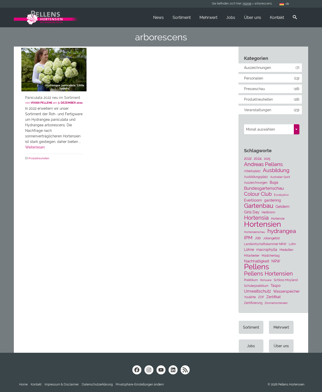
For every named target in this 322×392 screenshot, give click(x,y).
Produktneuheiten (38, 158)
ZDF (261, 297)
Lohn (292, 244)
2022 (248, 158)
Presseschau (254, 89)
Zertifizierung (253, 303)
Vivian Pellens (41, 102)
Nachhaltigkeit (256, 261)
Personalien (253, 78)
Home (247, 3)
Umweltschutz (257, 291)
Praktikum (251, 280)
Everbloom (253, 200)
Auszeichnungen (257, 68)
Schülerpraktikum (256, 286)
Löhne (249, 250)
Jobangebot (271, 238)
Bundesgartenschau (264, 188)
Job (258, 238)
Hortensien (262, 224)
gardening (272, 200)
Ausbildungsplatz (256, 177)
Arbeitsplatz (252, 171)
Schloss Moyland (286, 280)
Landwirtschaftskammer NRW (265, 244)
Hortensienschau (254, 231)
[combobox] (271, 129)
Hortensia (256, 218)
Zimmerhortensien (276, 302)
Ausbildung (276, 170)
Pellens (256, 266)
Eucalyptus (281, 194)
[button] (139, 384)
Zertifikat (273, 297)
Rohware (265, 280)
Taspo (275, 286)
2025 (267, 159)
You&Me (250, 297)
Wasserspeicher (286, 291)
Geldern (282, 206)
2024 (258, 158)
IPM (248, 237)
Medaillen (286, 250)
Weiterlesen (35, 147)
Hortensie (278, 218)
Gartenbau (258, 206)
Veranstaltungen (257, 110)
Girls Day (251, 212)
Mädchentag (270, 255)
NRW (275, 261)
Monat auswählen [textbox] (260, 129)
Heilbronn (268, 212)
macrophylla (266, 250)
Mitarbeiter (251, 255)
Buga (274, 182)
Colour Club (258, 194)
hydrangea (281, 231)
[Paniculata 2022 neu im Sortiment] (54, 69)
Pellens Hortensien (268, 273)
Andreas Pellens (263, 164)
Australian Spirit (280, 176)
